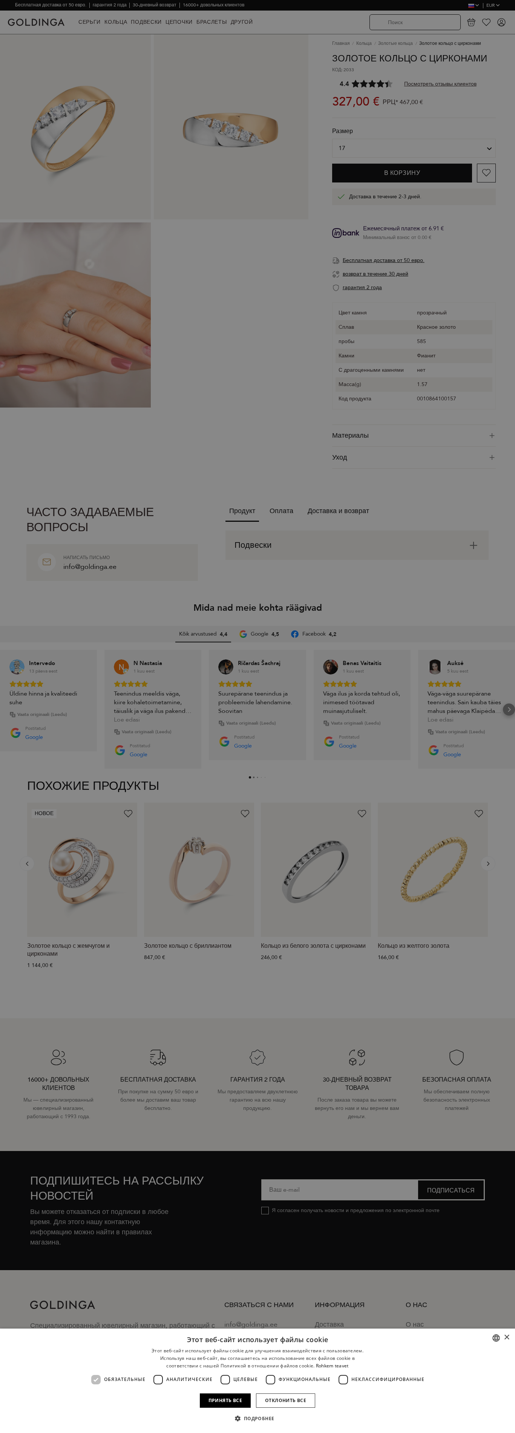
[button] (257, 1418)
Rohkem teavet (332, 1365)
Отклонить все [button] (285, 1400)
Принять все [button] (225, 1400)
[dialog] (257, 1381)
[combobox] (496, 1338)
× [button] (506, 1337)
